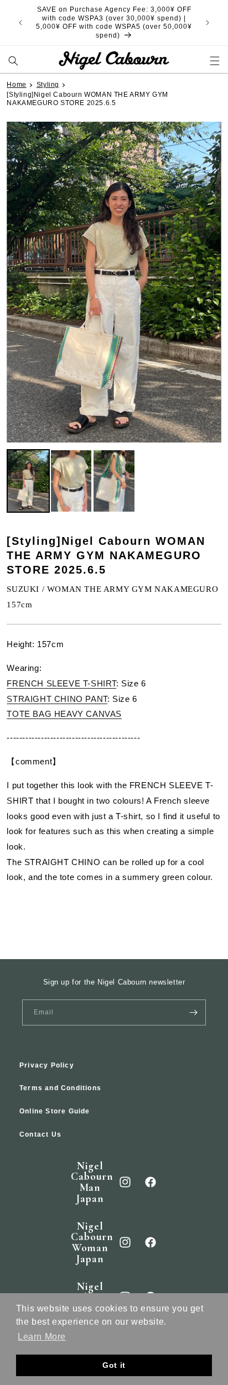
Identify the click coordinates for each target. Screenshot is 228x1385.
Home (16, 84)
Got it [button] (114, 1365)
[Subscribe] (193, 1012)
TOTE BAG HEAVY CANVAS (64, 713)
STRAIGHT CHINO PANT (57, 699)
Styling (48, 84)
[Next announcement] (207, 23)
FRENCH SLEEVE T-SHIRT (61, 683)
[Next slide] (213, 282)
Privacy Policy (46, 1065)
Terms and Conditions (60, 1088)
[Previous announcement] (20, 23)
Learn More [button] (42, 1336)
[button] (13, 60)
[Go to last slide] (14, 282)
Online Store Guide (54, 1111)
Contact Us (40, 1134)
